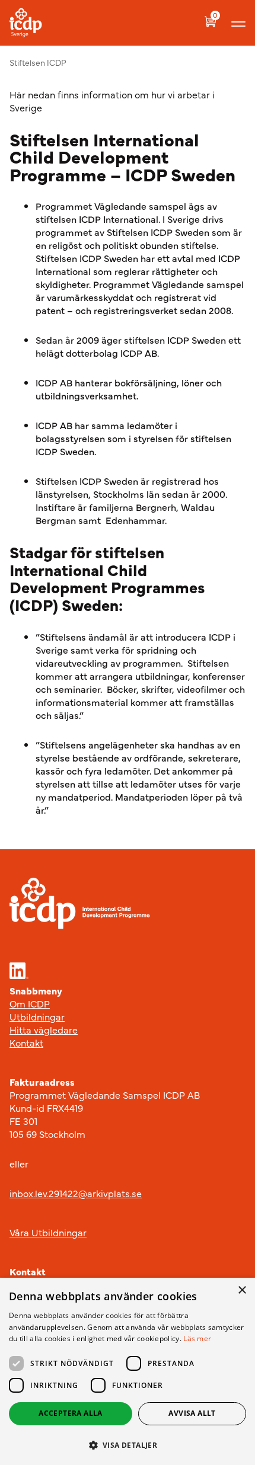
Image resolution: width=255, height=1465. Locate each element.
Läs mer (197, 1338)
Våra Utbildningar (48, 1232)
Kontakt (26, 1042)
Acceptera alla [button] (71, 1413)
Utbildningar (37, 1016)
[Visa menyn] (238, 23)
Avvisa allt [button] (191, 1413)
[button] (127, 1445)
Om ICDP (29, 1003)
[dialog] (127, 1371)
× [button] (241, 1290)
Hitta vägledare (43, 1029)
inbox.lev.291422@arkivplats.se (75, 1192)
